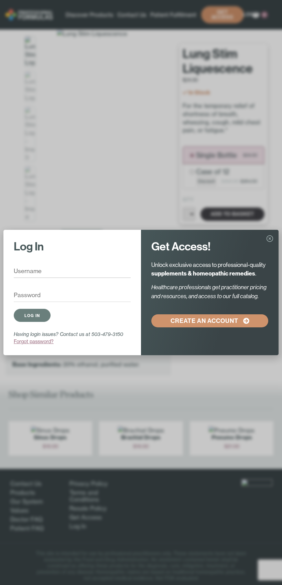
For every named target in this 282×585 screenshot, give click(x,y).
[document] (141, 292)
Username (23, 271)
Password (22, 295)
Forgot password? (34, 341)
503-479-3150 (107, 334)
